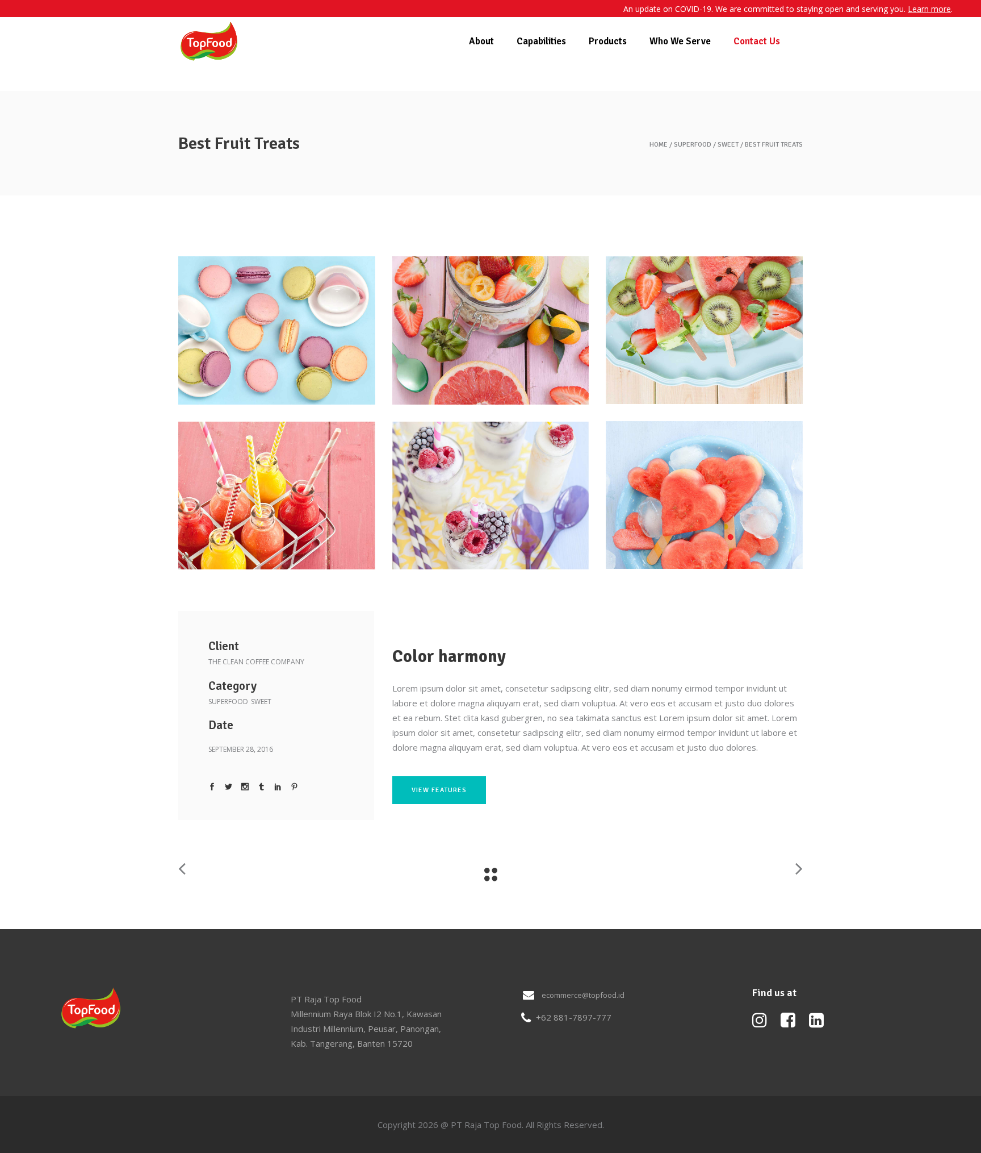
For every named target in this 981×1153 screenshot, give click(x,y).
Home (658, 144)
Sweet (728, 144)
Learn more (929, 8)
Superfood (692, 144)
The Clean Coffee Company (256, 662)
